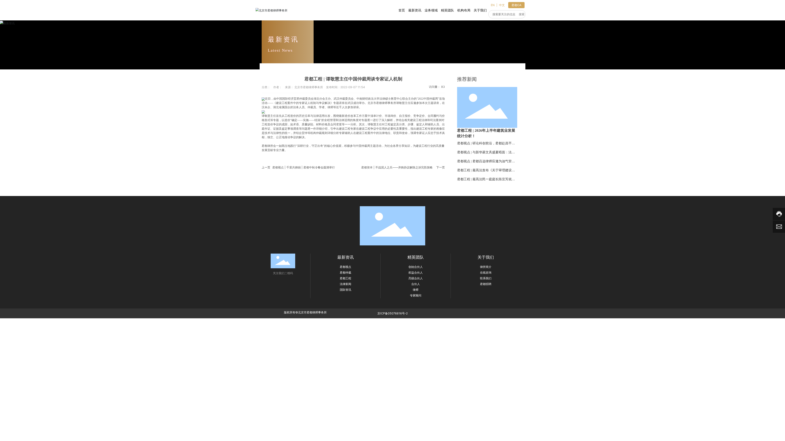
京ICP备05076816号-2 (392, 313)
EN (493, 5)
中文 (502, 5)
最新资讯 (283, 39)
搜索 (522, 14)
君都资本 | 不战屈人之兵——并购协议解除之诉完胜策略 (397, 167)
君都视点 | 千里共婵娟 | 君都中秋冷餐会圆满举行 (303, 167)
